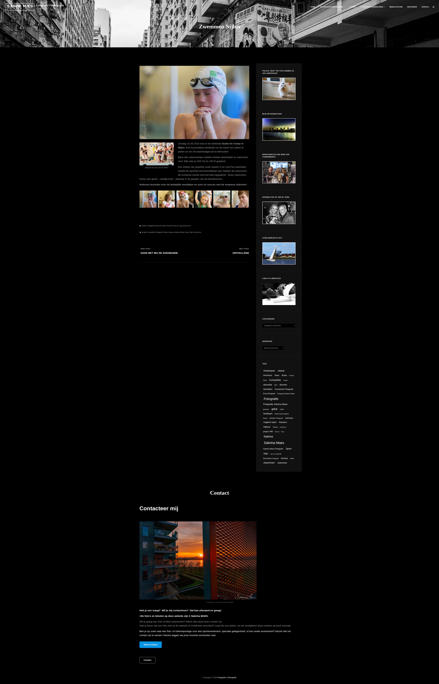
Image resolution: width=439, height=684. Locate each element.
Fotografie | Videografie (50, 5)
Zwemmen (187, 226)
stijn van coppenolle (275, 454)
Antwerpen (269, 370)
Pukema (277, 431)
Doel (275, 385)
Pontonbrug (283, 427)
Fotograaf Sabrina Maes (286, 394)
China (265, 380)
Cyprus (285, 380)
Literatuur (289, 418)
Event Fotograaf (269, 394)
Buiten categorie (148, 226)
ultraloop (284, 458)
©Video (353, 7)
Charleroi (291, 375)
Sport (187, 232)
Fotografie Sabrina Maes (331, 7)
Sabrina (171, 232)
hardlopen (267, 413)
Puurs (282, 431)
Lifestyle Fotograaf (276, 418)
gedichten (266, 409)
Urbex (292, 458)
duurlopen (267, 389)
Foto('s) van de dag (174, 226)
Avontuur (267, 375)
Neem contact (151, 644)
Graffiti (282, 409)
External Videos (161, 226)
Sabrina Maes (179, 232)
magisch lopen (270, 422)
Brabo (144, 232)
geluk (165, 232)
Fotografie (159, 232)
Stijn (191, 232)
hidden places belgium (282, 414)
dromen (283, 384)
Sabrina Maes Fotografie (273, 449)
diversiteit (267, 385)
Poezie (275, 427)
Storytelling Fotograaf (271, 458)
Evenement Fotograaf (284, 389)
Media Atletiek (396, 7)
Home (313, 7)
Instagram (412, 7)
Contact (425, 7)
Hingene (265, 418)
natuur (266, 426)
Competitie (151, 232)
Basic (277, 375)
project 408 (268, 431)
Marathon (283, 422)
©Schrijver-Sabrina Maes (371, 7)
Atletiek (281, 371)
